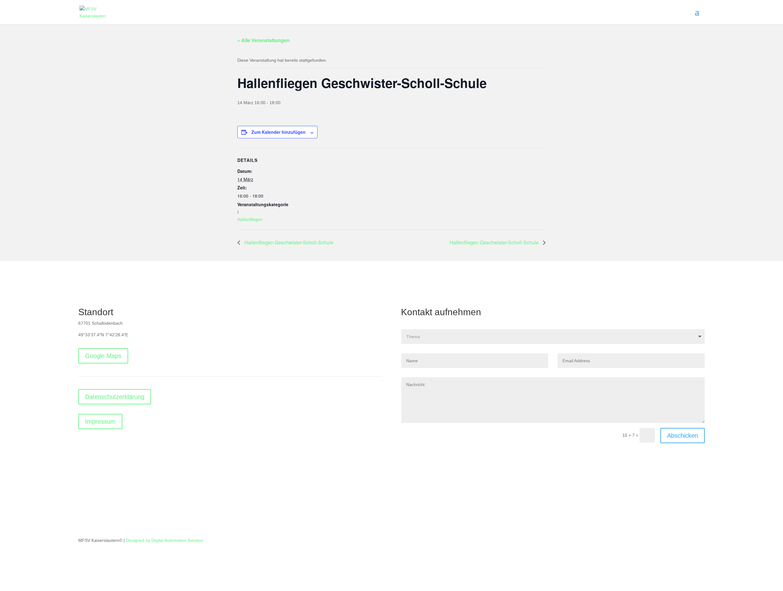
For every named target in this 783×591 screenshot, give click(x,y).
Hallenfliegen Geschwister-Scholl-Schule (288, 242)
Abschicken (682, 435)
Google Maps (103, 355)
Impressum (100, 421)
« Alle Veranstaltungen (263, 40)
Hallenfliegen (249, 219)
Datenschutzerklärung (114, 396)
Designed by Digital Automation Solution (164, 540)
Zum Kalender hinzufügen (278, 132)
